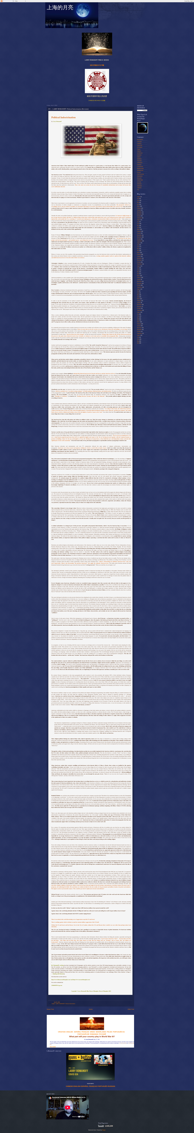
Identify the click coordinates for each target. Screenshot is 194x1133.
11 (50, 1044)
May (138, 202)
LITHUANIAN (140, 166)
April (138, 204)
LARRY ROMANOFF (60, 1003)
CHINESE (69, 1086)
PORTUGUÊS (102, 1086)
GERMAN (139, 155)
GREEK (139, 157)
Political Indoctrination (70, 1003)
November (139, 214)
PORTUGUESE (140, 174)
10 (133, 1043)
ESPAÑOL (84, 1086)
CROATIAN (139, 145)
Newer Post (50, 1009)
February (139, 208)
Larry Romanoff (82, 991)
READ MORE (53, 1046)
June (138, 200)
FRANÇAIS (85, 1032)
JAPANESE (139, 162)
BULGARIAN (140, 139)
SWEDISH (139, 185)
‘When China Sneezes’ (119, 972)
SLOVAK (139, 182)
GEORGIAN (139, 153)
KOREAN (139, 164)
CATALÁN (139, 141)
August (138, 196)
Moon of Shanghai (103, 991)
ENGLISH (76, 1086)
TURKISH (139, 187)
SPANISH (139, 183)
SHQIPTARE (140, 180)
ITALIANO (139, 160)
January (139, 210)
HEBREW (139, 158)
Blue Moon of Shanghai (92, 991)
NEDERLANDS (140, 168)
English (53, 1003)
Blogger (103, 1130)
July (138, 198)
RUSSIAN (111, 1086)
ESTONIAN (139, 147)
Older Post (131, 1009)
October (139, 215)
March (138, 206)
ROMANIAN (139, 176)
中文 (138, 189)
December (139, 212)
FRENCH (139, 151)
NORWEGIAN (140, 170)
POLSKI (139, 172)
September (139, 217)
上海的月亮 (60, 8)
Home (91, 1009)
